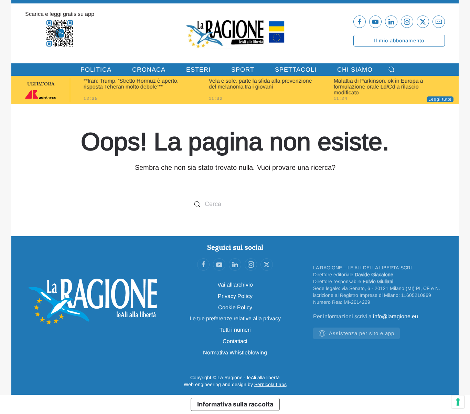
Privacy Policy (235, 296)
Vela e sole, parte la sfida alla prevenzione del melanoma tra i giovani (260, 84)
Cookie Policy (235, 307)
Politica (96, 69)
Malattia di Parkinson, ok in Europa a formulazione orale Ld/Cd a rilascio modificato (378, 86)
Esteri (198, 69)
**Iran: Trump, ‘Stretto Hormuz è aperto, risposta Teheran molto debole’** (131, 84)
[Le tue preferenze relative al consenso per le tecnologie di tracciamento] (457, 401)
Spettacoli (296, 69)
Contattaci (235, 341)
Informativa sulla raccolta (235, 404)
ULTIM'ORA (40, 84)
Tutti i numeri (235, 330)
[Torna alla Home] (235, 33)
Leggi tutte (440, 99)
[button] (391, 69)
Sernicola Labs (270, 384)
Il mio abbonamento (399, 40)
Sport (242, 69)
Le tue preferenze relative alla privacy (235, 318)
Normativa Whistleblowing (235, 352)
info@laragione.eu (395, 316)
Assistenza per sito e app (361, 333)
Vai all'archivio (235, 285)
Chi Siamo (355, 69)
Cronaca (148, 69)
